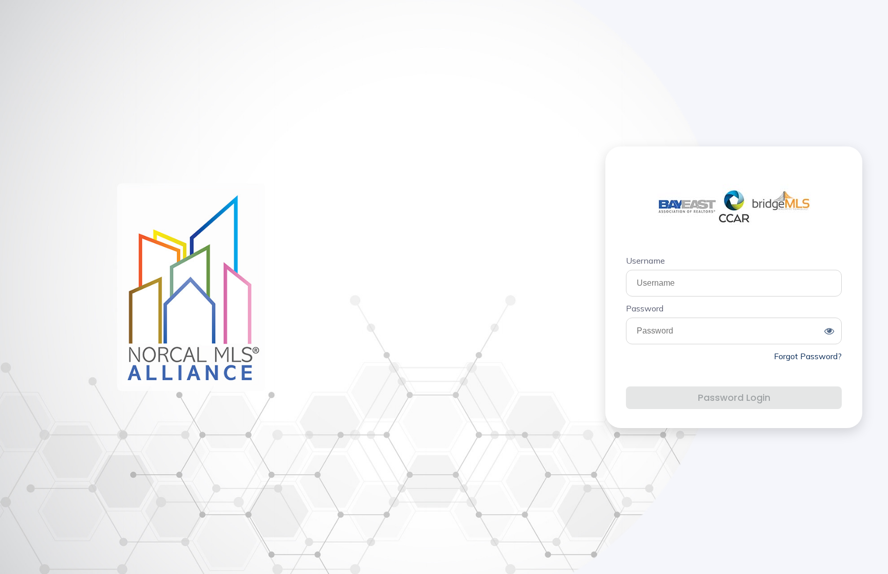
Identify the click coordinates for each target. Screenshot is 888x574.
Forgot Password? (808, 356)
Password (644, 308)
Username (645, 260)
